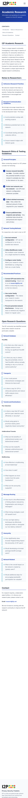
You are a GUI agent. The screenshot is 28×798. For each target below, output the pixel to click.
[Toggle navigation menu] (24, 3)
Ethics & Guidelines (7, 32)
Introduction (5, 29)
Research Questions (8, 35)
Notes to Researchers (17, 29)
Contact (17, 35)
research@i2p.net (16, 283)
